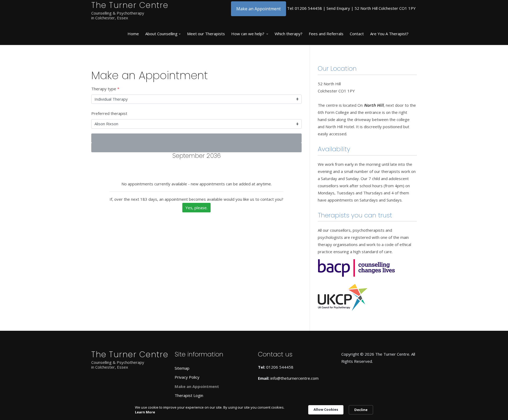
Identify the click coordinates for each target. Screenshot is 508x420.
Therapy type (105, 88)
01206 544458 (308, 8)
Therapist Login (189, 395)
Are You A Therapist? (389, 33)
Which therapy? (288, 33)
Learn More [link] (145, 412)
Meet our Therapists (206, 33)
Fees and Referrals (326, 33)
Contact (357, 33)
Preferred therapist (109, 113)
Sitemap (182, 368)
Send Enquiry (338, 8)
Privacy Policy (187, 377)
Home (133, 33)
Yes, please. (196, 207)
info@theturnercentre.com (294, 378)
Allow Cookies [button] (326, 409)
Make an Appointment (258, 9)
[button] (163, 34)
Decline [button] (361, 409)
